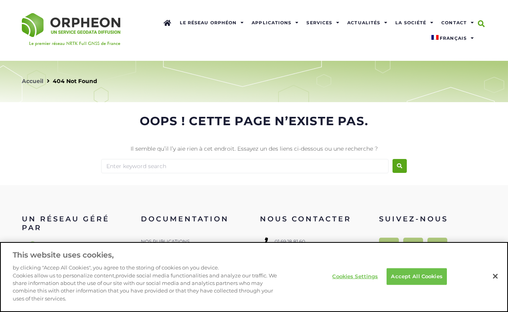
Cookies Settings (355, 276)
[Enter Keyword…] (481, 23)
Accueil (32, 81)
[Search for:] (245, 166)
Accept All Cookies (416, 276)
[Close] (495, 276)
